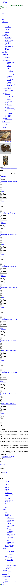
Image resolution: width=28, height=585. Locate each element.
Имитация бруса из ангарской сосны (11, 109)
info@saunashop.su (4, 2)
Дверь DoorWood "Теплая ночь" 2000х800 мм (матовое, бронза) (8, 298)
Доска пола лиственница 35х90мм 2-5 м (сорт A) (6, 141)
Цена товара (2, 177)
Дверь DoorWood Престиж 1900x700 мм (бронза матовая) (8, 340)
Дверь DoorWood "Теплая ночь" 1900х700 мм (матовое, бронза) (8, 245)
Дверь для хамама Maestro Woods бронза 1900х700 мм (7, 213)
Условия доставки (2, 464)
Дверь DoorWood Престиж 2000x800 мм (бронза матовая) (8, 351)
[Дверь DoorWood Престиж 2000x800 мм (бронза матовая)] (8, 350)
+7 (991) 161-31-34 (4, 1)
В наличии (1, 178)
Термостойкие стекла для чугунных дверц (10, 581)
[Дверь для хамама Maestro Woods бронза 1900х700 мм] (7, 212)
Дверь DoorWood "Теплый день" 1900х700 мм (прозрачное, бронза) (9, 414)
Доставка (3, 17)
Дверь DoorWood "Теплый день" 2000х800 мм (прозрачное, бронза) (9, 308)
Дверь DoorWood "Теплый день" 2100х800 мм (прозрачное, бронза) (9, 266)
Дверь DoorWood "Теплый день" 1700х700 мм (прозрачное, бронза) (9, 234)
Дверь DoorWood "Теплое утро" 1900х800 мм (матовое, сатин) (8, 319)
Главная (3, 13)
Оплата (3, 18)
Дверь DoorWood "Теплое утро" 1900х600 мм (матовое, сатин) (8, 202)
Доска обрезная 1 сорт (10, 97)
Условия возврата (5, 16)
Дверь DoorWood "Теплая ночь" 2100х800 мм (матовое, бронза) (8, 372)
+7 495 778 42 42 (2, 9)
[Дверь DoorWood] (3, 180)
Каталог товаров (4, 15)
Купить (1, 200)
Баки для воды (4, 127)
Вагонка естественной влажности (11, 555)
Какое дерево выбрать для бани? (6, 457)
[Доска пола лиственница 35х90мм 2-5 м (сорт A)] (5, 140)
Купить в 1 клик (2, 190)
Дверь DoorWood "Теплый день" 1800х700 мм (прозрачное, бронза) (9, 361)
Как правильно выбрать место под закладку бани (8, 456)
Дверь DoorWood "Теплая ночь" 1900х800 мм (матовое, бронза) (8, 393)
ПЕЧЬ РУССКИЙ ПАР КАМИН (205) (4, 166)
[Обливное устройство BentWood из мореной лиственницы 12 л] (5, 153)
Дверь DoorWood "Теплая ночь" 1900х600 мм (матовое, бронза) (8, 287)
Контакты (3, 19)
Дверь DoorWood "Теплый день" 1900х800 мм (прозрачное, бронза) (9, 192)
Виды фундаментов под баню (6, 455)
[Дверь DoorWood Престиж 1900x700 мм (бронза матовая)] (8, 339)
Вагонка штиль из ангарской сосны (11, 569)
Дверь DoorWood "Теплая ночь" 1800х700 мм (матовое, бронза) (8, 255)
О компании (4, 14)
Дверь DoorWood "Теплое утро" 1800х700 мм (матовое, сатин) (8, 181)
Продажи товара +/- (3, 176)
